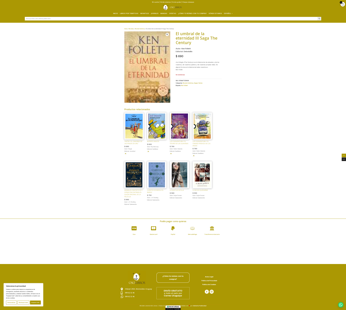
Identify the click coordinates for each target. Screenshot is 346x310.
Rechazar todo (23, 302)
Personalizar (11, 302)
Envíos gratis (176, 2)
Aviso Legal (209, 277)
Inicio (115, 13)
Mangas (163, 13)
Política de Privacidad (209, 281)
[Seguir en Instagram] (212, 292)
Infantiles (144, 13)
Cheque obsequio (188, 2)
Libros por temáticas (129, 13)
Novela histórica (140, 29)
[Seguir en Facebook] (207, 292)
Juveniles (154, 13)
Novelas (131, 29)
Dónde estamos (165, 2)
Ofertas (172, 13)
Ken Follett (184, 85)
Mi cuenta (155, 2)
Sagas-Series (198, 83)
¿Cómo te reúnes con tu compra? (192, 13)
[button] (167, 34)
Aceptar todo (35, 302)
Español (227, 13)
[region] (23, 294)
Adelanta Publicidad (199, 306)
